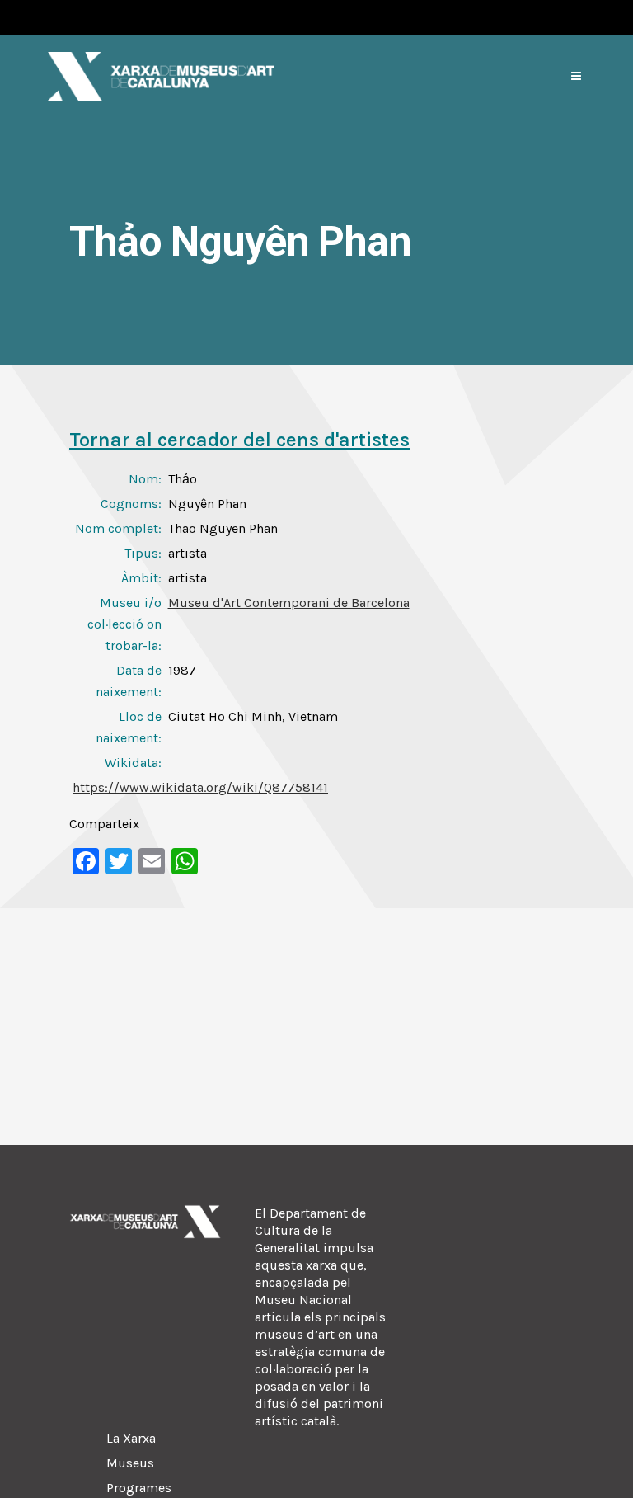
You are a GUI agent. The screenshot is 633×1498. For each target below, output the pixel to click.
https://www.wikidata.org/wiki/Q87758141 (200, 787)
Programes (138, 1488)
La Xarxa (131, 1438)
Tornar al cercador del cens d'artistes (239, 439)
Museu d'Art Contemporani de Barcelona (289, 602)
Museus (130, 1463)
